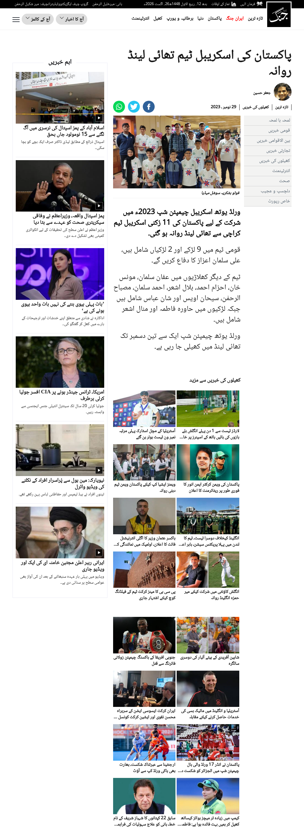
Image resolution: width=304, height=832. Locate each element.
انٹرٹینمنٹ (140, 19)
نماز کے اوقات (220, 4)
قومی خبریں (279, 131)
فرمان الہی (247, 4)
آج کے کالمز (40, 19)
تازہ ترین (255, 19)
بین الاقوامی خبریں (273, 141)
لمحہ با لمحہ (279, 120)
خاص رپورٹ (279, 201)
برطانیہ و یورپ (180, 19)
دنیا (200, 19)
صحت (284, 181)
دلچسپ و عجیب (275, 191)
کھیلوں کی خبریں (256, 107)
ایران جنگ (235, 19)
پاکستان (215, 19)
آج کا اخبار (74, 19)
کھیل (157, 19)
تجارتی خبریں (278, 151)
